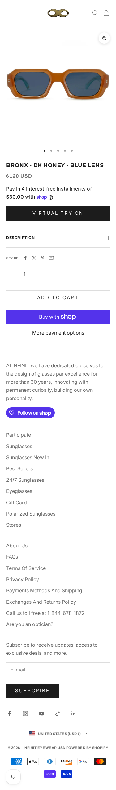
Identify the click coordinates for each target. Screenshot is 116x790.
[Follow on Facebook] (9, 713)
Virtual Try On (58, 213)
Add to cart (58, 297)
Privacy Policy (22, 579)
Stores (13, 525)
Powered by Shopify (87, 747)
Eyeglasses (19, 491)
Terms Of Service (26, 568)
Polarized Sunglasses (30, 514)
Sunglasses (19, 446)
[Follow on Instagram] (25, 713)
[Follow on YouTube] (41, 713)
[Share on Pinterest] (42, 257)
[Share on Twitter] (34, 257)
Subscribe (32, 690)
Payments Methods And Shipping (44, 590)
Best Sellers (19, 468)
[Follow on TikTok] (57, 713)
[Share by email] (51, 257)
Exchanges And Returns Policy (41, 602)
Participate (18, 435)
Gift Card (16, 502)
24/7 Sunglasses (25, 480)
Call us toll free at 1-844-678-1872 (45, 613)
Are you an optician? (29, 624)
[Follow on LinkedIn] (74, 713)
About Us (17, 545)
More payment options (58, 333)
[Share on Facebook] (25, 257)
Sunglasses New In (27, 457)
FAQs (12, 557)
